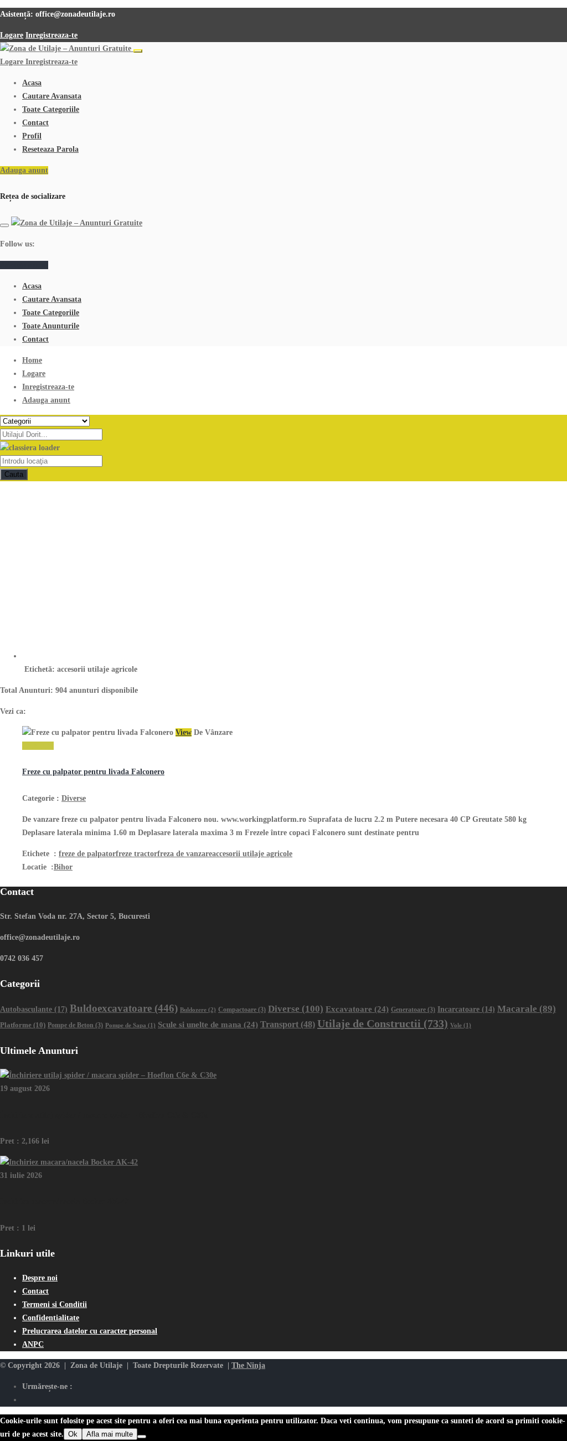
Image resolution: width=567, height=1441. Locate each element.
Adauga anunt (24, 170)
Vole (460, 1025)
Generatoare (413, 1009)
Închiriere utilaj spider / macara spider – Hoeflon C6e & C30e (104, 1115)
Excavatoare (357, 1009)
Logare (11, 35)
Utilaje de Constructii (382, 1023)
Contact (35, 123)
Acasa (32, 83)
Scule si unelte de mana (208, 1024)
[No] (141, 1436)
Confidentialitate (50, 1318)
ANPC (33, 1344)
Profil (32, 136)
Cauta (13, 474)
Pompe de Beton (75, 1025)
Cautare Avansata (51, 96)
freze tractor (136, 854)
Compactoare (242, 1009)
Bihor (63, 867)
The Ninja (248, 1365)
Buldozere (198, 1009)
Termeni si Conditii (54, 1304)
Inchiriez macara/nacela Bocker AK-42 (64, 1201)
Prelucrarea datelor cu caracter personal (89, 1331)
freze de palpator (87, 854)
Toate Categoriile (50, 109)
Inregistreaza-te (51, 35)
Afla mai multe (109, 1434)
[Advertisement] (283, 564)
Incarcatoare (466, 1009)
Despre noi (40, 1278)
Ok (73, 1434)
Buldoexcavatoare (124, 1008)
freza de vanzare (184, 854)
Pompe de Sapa (130, 1025)
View (184, 732)
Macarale (526, 1008)
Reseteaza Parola (50, 149)
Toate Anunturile (50, 326)
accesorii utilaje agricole (252, 854)
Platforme (22, 1025)
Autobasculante (34, 1009)
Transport (287, 1024)
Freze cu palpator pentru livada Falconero (93, 772)
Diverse (73, 798)
